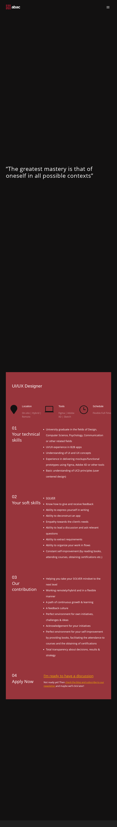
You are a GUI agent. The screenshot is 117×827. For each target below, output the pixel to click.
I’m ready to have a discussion (68, 675)
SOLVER (50, 498)
